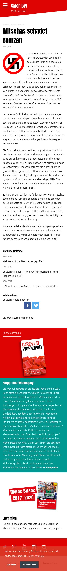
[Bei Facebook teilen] (27, 305)
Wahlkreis (6, 24)
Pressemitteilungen (17, 24)
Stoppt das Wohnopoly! (18, 383)
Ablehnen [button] (11, 564)
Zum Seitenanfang (23, 317)
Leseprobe (52, 467)
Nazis (16, 299)
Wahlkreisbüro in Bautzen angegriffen (23, 261)
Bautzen (7, 299)
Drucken (7, 317)
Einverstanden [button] (29, 564)
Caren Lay (19, 6)
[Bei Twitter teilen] (35, 305)
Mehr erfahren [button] (36, 556)
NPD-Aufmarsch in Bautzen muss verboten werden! (30, 286)
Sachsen (24, 299)
